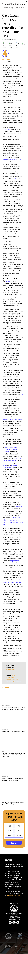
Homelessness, (11, 679)
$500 (9, 835)
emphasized (14, 561)
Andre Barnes (6, 59)
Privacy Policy (11, 919)
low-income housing (10, 461)
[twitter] (10, 45)
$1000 (18, 835)
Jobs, (12, 681)
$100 (9, 831)
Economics (17, 681)
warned (8, 281)
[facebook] (4, 45)
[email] (17, 45)
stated (13, 179)
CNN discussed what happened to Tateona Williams (11, 449)
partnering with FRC (13, 895)
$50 (18, 826)
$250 (18, 831)
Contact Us (17, 919)
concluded (6, 129)
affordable (17, 458)
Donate (14, 843)
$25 (9, 826)
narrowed (18, 507)
